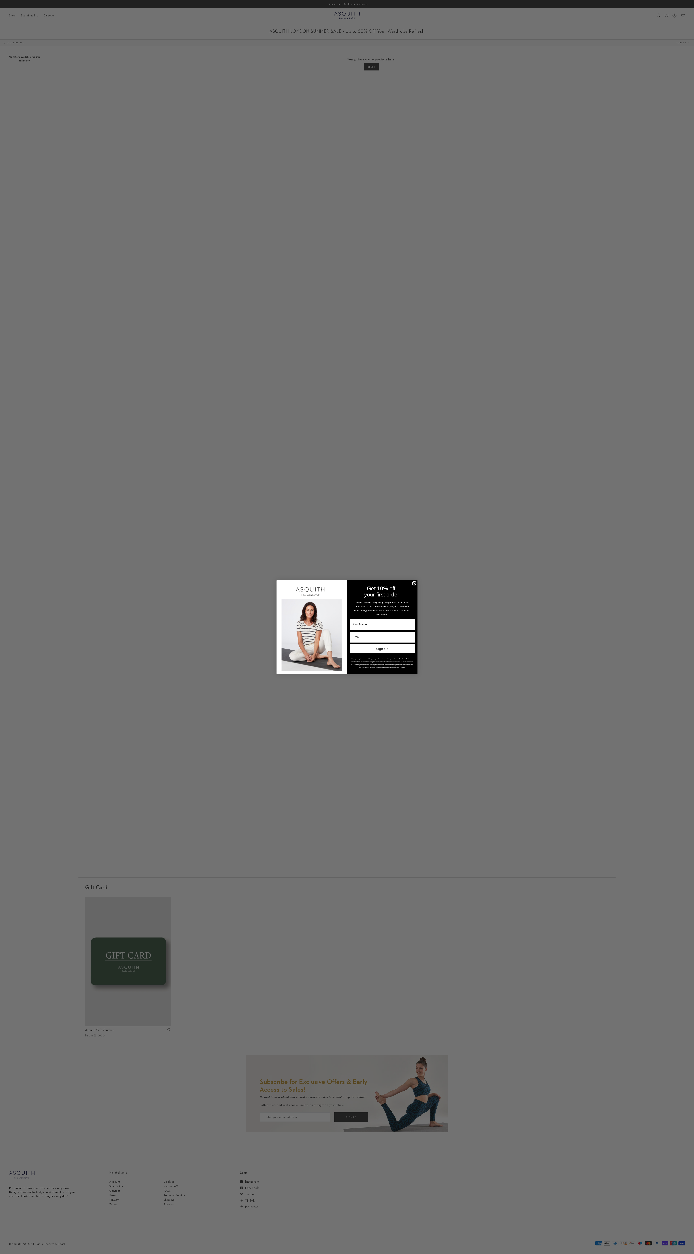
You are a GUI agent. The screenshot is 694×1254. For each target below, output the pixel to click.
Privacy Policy (391, 667)
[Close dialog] (414, 583)
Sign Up (382, 649)
